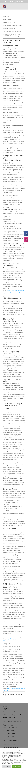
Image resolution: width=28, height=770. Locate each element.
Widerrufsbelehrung (9, 744)
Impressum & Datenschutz (10, 747)
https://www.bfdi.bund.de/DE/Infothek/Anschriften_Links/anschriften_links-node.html (14, 292)
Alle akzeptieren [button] (17, 766)
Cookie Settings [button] (6, 766)
